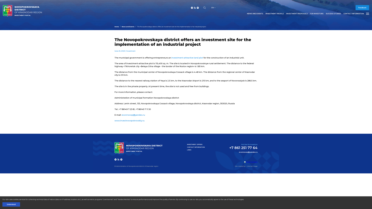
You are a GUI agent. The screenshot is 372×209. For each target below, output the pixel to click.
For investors (316, 14)
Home (117, 27)
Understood (11, 204)
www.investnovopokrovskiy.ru (130, 120)
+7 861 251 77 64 (243, 147)
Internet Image (252, 166)
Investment (130, 51)
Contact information (353, 14)
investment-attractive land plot (187, 58)
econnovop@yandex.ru (133, 115)
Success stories (333, 14)
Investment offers (194, 144)
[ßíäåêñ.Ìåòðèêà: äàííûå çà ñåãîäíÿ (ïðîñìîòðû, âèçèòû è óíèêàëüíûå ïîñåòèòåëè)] (250, 162)
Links (189, 150)
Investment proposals (297, 14)
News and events (255, 14)
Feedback (362, 8)
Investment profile (275, 14)
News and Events (128, 27)
